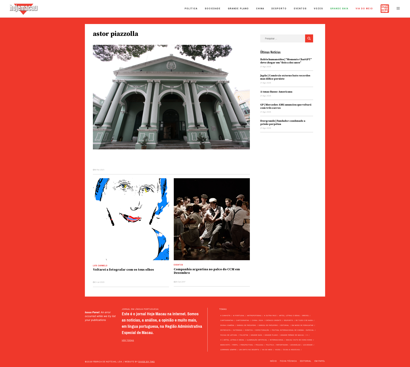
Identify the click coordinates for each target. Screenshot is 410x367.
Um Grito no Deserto (249, 350)
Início (273, 361)
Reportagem (282, 345)
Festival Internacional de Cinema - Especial (293, 330)
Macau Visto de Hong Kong (299, 340)
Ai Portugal (239, 315)
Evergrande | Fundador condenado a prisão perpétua (282, 122)
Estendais (237, 330)
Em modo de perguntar (302, 325)
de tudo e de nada (304, 320)
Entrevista (225, 330)
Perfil (235, 345)
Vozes (318, 8)
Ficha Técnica (288, 361)
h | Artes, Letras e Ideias (232, 340)
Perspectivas (247, 345)
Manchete (225, 345)
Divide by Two (146, 361)
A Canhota (225, 315)
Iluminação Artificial (257, 340)
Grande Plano (238, 8)
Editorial (284, 325)
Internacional (277, 340)
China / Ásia (257, 320)
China (260, 8)
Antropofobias (254, 315)
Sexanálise (295, 345)
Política (191, 8)
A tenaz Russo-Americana (276, 91)
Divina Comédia (227, 325)
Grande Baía (339, 8)
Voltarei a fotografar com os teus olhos (123, 270)
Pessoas (259, 345)
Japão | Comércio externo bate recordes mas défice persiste (285, 77)
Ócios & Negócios (291, 350)
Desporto (279, 8)
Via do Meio (364, 8)
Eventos (300, 8)
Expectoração (262, 330)
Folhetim (244, 335)
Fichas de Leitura (228, 335)
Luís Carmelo (100, 265)
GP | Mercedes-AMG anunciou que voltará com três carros (285, 106)
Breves (305, 315)
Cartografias (227, 320)
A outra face (270, 315)
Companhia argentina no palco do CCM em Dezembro (207, 271)
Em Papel (320, 361)
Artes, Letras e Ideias (289, 315)
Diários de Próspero (246, 325)
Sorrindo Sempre (228, 350)
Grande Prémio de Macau (292, 335)
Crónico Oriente (273, 320)
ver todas (128, 340)
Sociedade (213, 8)
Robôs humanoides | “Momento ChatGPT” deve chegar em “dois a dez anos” (286, 61)
